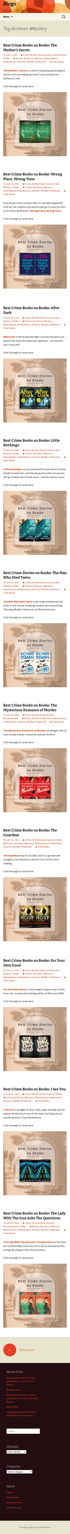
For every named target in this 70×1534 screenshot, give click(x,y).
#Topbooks (40, 61)
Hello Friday (12, 1406)
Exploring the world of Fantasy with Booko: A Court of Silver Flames (21, 1381)
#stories (22, 61)
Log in (9, 1492)
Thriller (6, 58)
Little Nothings (12, 469)
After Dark (9, 336)
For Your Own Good (14, 989)
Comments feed (14, 1502)
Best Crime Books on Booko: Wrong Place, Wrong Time (32, 176)
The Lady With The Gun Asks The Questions (28, 1242)
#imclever (28, 58)
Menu (6, 16)
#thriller (30, 61)
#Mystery (38, 58)
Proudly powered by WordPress (35, 1527)
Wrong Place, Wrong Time (45, 210)
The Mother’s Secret (15, 70)
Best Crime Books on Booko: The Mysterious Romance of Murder (30, 707)
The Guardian (11, 855)
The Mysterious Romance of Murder (24, 730)
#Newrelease (51, 58)
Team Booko (58, 61)
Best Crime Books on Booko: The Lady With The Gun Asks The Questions (34, 1215)
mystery (48, 54)
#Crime (19, 58)
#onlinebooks (9, 61)
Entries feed (13, 1497)
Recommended (10, 718)
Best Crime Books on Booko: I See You (34, 1089)
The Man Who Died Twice (17, 601)
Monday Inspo (13, 1389)
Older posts (21, 1349)
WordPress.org (14, 1507)
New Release (59, 54)
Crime (26, 54)
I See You (8, 1109)
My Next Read (36, 54)
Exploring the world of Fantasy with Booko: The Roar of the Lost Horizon (22, 1398)
